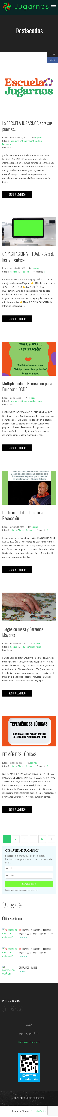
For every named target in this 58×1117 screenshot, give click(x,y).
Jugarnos (38, 137)
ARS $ (51, 60)
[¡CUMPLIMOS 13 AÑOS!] (9, 971)
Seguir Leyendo (17, 194)
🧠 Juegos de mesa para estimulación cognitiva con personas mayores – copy (35, 931)
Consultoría (37, 140)
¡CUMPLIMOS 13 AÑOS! (28, 967)
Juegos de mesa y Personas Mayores (22, 632)
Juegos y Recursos (25, 530)
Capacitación (27, 140)
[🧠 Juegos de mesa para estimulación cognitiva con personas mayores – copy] (9, 933)
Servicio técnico (38, 1111)
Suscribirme (29, 884)
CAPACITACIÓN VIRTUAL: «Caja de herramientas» (28, 256)
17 (42, 839)
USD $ (51, 54)
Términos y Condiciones (29, 1042)
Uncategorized (35, 646)
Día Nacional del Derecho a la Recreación (24, 515)
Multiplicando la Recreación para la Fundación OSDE (28, 386)
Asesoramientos (15, 140)
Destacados (6, 144)
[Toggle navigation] (53, 7)
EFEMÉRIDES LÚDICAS (19, 754)
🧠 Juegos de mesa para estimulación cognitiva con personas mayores (35, 950)
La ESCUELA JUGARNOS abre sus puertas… (27, 126)
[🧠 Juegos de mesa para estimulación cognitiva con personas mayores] (9, 952)
